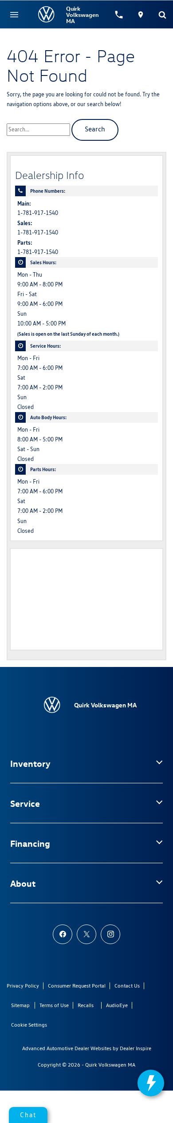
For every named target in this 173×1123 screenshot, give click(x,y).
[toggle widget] (151, 1083)
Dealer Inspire (135, 1048)
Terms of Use (54, 1005)
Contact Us (127, 985)
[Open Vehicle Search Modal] (162, 15)
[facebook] (62, 934)
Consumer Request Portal (77, 985)
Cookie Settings (29, 1024)
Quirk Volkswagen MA (110, 1064)
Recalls (86, 1005)
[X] (86, 934)
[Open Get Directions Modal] (141, 15)
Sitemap (20, 1005)
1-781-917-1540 (37, 213)
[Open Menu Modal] (14, 14)
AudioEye (117, 1005)
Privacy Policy (23, 985)
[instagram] (110, 934)
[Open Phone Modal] (119, 15)
